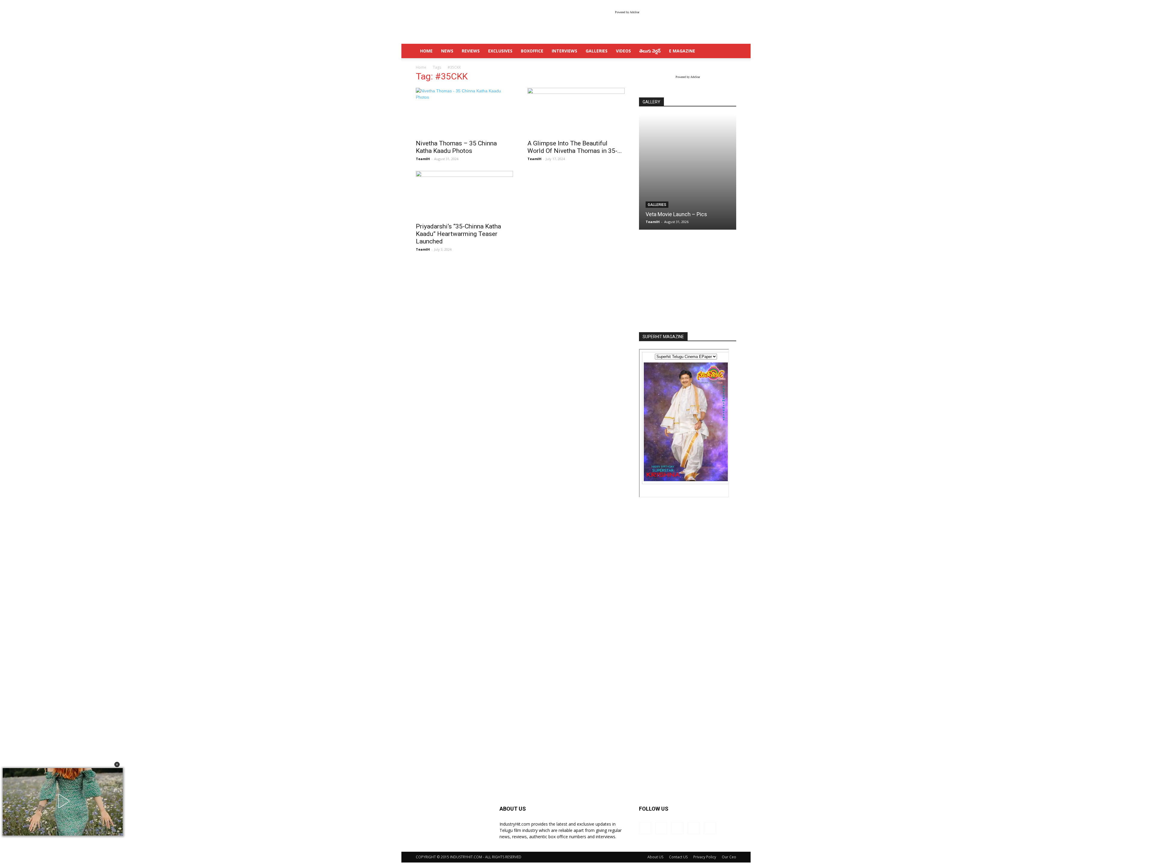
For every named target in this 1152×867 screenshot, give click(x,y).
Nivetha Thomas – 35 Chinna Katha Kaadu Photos (456, 147)
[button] (117, 764)
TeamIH (423, 158)
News (447, 51)
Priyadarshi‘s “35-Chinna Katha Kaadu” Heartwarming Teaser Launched (458, 234)
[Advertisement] (688, 281)
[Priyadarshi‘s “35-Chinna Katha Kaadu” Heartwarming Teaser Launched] (464, 195)
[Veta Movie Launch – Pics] (687, 172)
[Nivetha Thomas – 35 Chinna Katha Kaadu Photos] (464, 112)
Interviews (564, 51)
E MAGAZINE (682, 51)
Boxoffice (532, 51)
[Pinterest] (677, 828)
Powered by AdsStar (627, 12)
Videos (623, 51)
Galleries (597, 51)
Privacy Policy (704, 857)
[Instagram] (661, 828)
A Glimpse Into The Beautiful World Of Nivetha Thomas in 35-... (574, 147)
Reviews (471, 51)
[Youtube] (710, 828)
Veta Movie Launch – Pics (676, 214)
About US (655, 857)
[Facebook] (645, 828)
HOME (426, 51)
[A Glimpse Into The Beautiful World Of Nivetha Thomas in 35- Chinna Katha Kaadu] (576, 112)
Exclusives (500, 51)
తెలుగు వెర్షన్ (650, 51)
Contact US (678, 857)
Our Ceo (729, 857)
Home (421, 67)
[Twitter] (694, 828)
